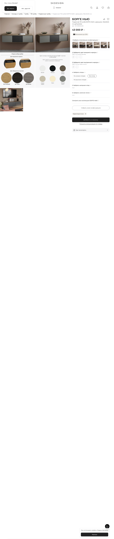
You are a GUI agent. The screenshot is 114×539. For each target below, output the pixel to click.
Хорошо (94, 534)
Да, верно (10, 8)
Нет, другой (26, 8)
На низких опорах (79, 76)
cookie (94, 530)
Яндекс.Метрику (102, 530)
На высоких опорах (80, 80)
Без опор (92, 76)
